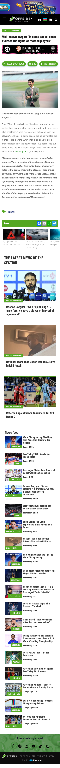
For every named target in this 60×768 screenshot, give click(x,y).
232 (34, 64)
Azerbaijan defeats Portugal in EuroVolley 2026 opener (38, 670)
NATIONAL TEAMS (14, 694)
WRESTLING (16, 447)
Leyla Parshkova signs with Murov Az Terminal (36, 605)
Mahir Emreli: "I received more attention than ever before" (37, 621)
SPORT (17, 463)
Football (16, 662)
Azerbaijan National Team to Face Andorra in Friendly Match (38, 686)
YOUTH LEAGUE (15, 596)
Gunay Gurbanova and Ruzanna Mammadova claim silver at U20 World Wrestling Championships (38, 638)
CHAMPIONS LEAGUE (13, 531)
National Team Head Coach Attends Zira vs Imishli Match (37, 540)
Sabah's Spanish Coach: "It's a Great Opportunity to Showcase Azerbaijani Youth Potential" (38, 589)
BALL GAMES (16, 613)
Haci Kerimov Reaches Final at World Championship (38, 556)
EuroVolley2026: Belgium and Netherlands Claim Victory (37, 507)
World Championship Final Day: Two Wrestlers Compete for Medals (38, 440)
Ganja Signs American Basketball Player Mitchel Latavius (39, 572)
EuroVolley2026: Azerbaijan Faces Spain (36, 455)
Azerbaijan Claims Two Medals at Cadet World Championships (39, 471)
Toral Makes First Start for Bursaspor (36, 654)
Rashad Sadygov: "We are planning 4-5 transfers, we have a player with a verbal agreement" (30, 310)
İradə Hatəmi (50, 64)
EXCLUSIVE (16, 629)
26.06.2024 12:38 (15, 64)
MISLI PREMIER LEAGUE (11, 30)
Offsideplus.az (22, 151)
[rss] (47, 746)
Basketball (15, 580)
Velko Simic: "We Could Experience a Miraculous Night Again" (37, 524)
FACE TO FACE (15, 479)
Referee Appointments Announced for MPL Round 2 (36, 718)
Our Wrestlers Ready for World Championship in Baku (37, 702)
